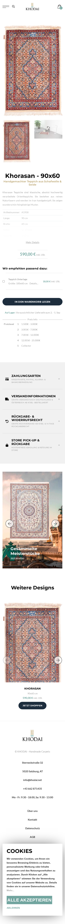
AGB (32, 836)
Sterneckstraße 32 (32, 762)
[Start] (32, 734)
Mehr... (10, 890)
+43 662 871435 (32, 788)
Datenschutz (32, 828)
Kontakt (32, 819)
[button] (32, 379)
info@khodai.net (32, 779)
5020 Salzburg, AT (32, 771)
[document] (32, 880)
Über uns (32, 810)
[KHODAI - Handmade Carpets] (32, 6)
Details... (34, 283)
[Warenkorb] (58, 6)
